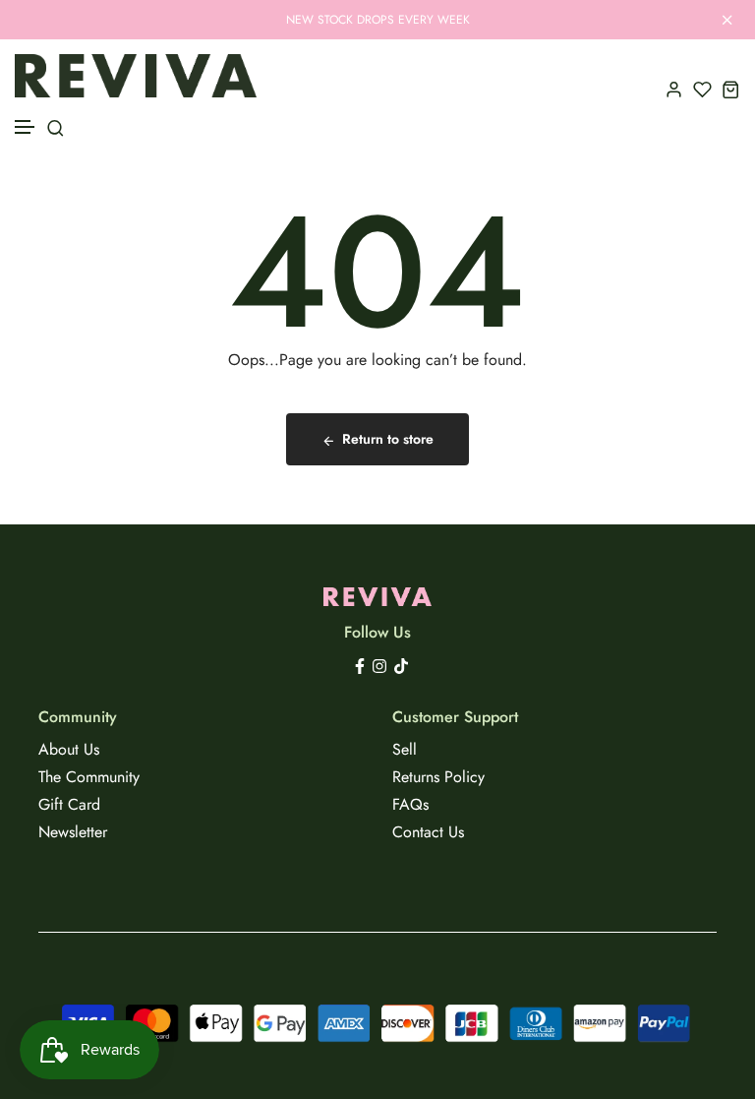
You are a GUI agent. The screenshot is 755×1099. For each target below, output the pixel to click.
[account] (674, 89)
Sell (404, 749)
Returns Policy (438, 776)
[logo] (136, 75)
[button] (25, 127)
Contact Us (428, 832)
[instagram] (379, 664)
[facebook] (360, 664)
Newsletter (72, 832)
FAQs (410, 804)
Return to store (388, 439)
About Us (68, 749)
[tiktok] (401, 664)
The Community (89, 776)
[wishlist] (702, 89)
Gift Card (69, 804)
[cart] (731, 89)
